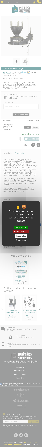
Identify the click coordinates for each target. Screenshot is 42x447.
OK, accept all (21, 227)
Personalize (21, 236)
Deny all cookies (21, 231)
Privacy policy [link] (21, 240)
